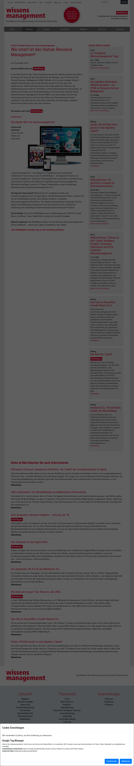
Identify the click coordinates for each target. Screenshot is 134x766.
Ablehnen (125, 761)
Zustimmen (111, 761)
